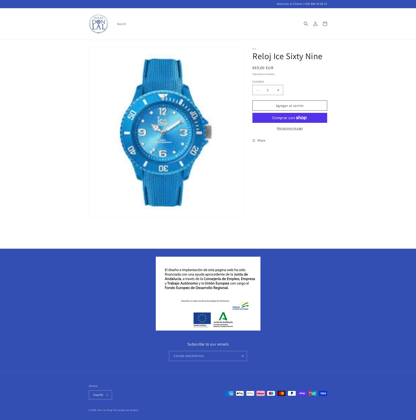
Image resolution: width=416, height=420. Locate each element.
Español (98, 395)
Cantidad (258, 81)
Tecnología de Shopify (125, 410)
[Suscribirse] (242, 356)
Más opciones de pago (290, 128)
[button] (306, 24)
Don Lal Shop (105, 410)
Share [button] (261, 140)
